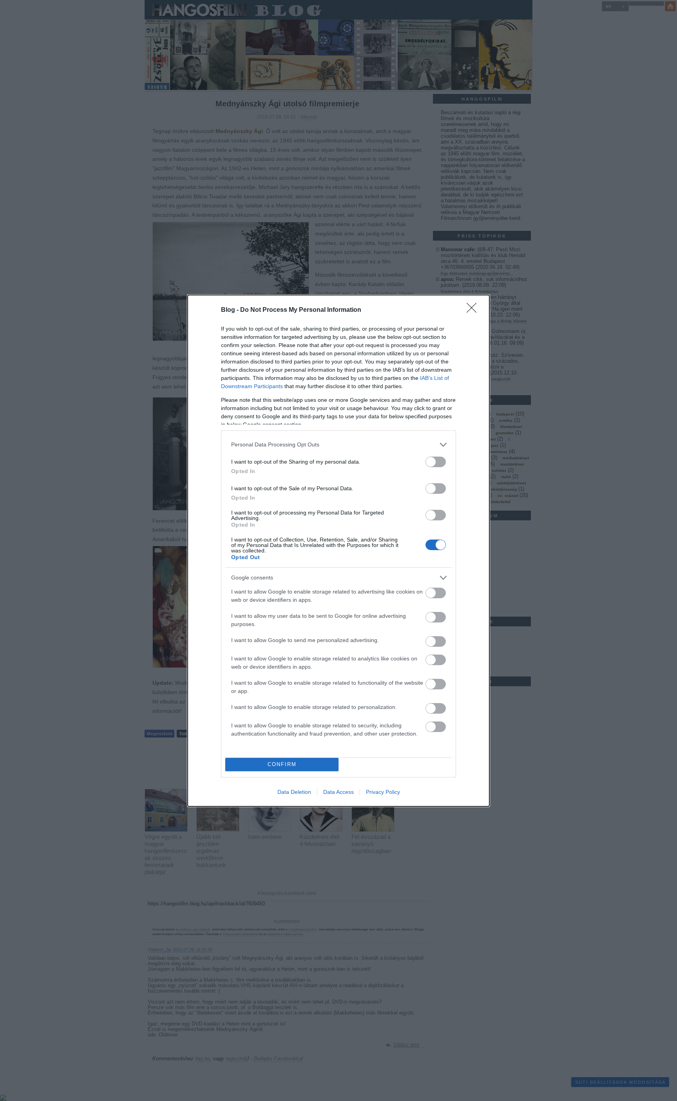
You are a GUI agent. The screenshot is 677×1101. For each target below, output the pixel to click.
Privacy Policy (383, 792)
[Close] (474, 310)
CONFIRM (282, 764)
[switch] (435, 462)
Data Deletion (294, 792)
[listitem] (338, 445)
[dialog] (338, 550)
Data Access (338, 792)
